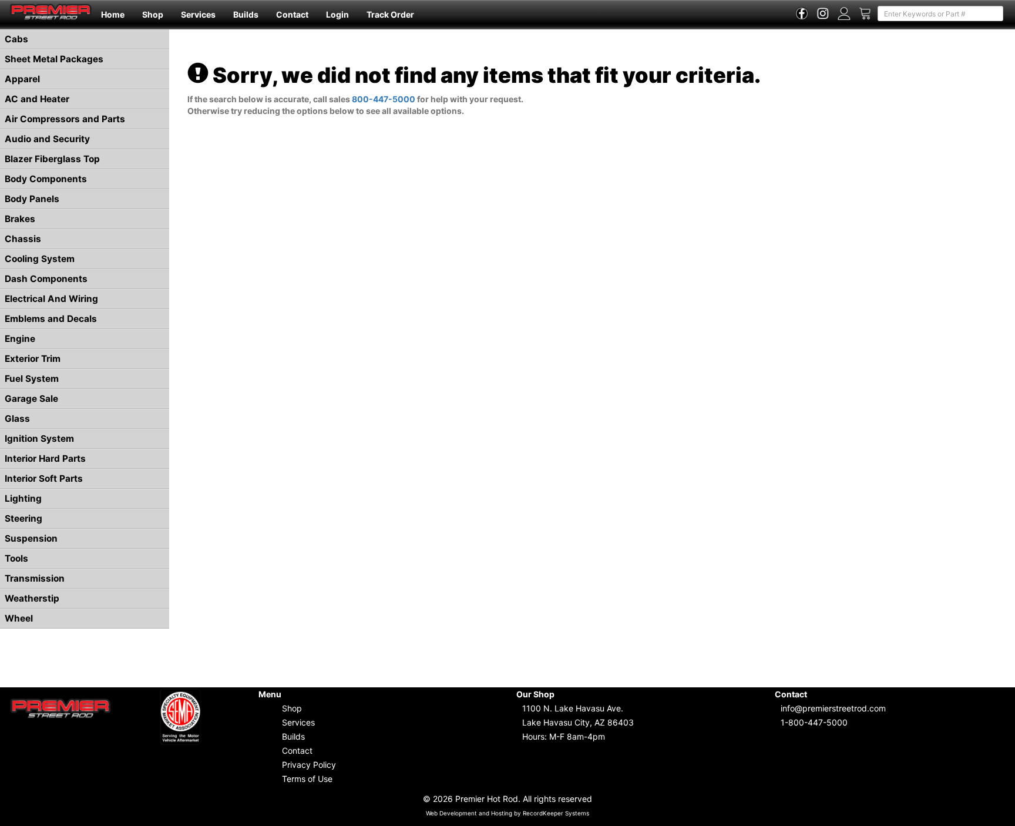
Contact (292, 14)
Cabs (16, 39)
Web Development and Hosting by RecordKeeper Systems (507, 813)
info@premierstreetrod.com (833, 708)
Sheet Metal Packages (54, 59)
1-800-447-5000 (814, 722)
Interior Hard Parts (45, 458)
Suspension (31, 538)
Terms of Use (307, 779)
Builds (245, 14)
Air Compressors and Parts (65, 119)
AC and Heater (37, 99)
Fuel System (32, 378)
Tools (16, 558)
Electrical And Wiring (51, 298)
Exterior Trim (33, 358)
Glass (17, 418)
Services (198, 14)
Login (337, 14)
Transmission (35, 578)
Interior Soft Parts (44, 478)
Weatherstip (32, 598)
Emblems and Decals (51, 318)
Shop (152, 14)
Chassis (23, 238)
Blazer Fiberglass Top (52, 158)
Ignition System (39, 438)
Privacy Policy (309, 765)
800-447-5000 (383, 99)
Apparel (22, 79)
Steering (23, 518)
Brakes (20, 218)
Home (113, 14)
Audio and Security (47, 139)
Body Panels (32, 198)
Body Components (46, 178)
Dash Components (46, 278)
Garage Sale (31, 398)
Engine (20, 338)
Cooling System (40, 258)
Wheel (19, 618)
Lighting (23, 498)
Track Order (390, 14)
